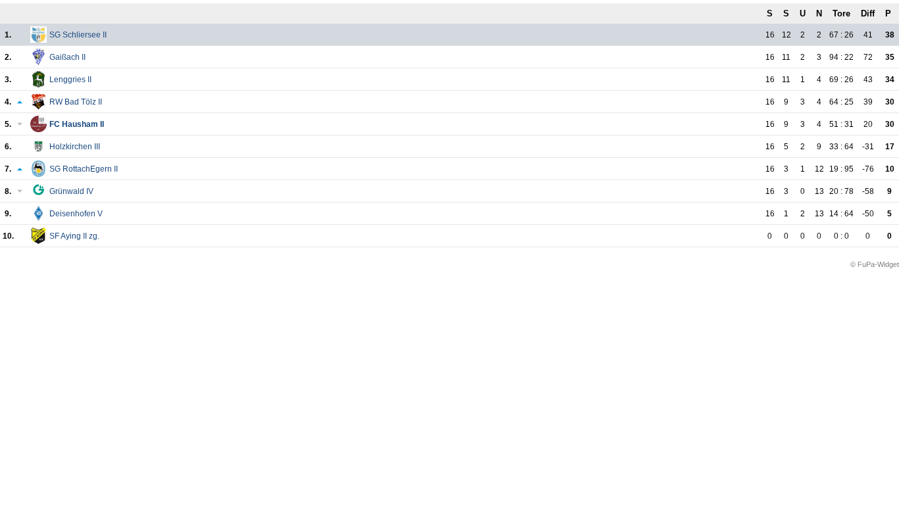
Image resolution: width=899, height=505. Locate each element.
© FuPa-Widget (874, 264)
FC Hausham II (76, 124)
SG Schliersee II (78, 34)
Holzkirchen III (74, 146)
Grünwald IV (71, 191)
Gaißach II (67, 57)
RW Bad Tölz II (75, 102)
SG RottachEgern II (83, 169)
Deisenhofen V (76, 213)
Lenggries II (70, 79)
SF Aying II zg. (74, 236)
